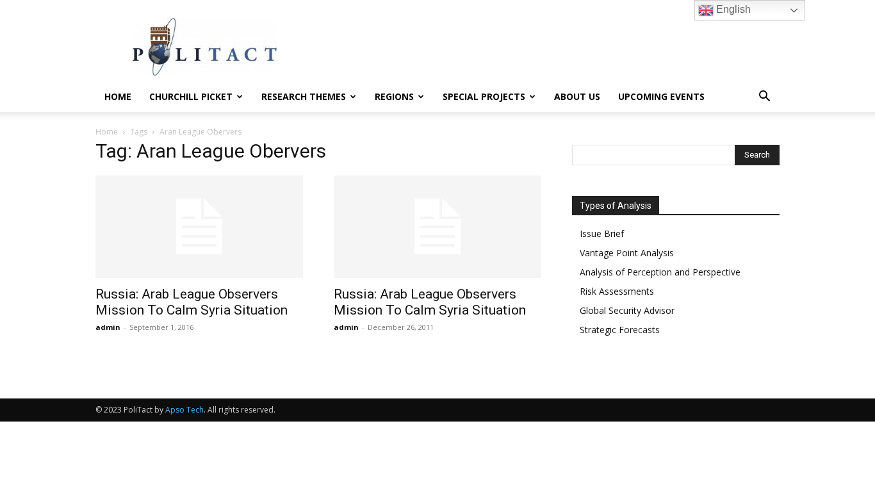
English (732, 9)
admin (107, 327)
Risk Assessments (617, 291)
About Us (577, 96)
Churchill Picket (191, 96)
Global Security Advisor (627, 310)
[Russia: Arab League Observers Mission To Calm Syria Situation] (199, 227)
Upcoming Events (661, 96)
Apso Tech (184, 409)
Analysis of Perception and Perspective (660, 272)
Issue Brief (602, 233)
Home (117, 96)
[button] (764, 98)
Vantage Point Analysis (627, 253)
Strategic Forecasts (620, 330)
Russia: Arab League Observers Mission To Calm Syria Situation (191, 302)
